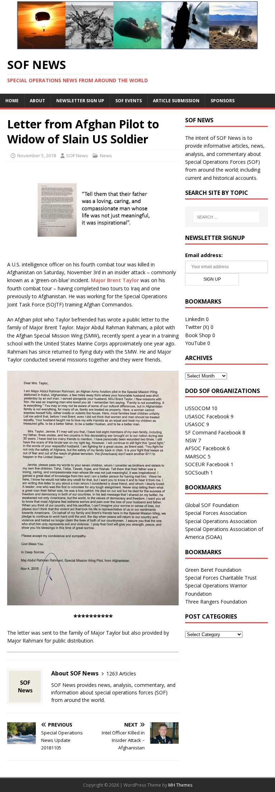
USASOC (195, 424)
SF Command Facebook (213, 432)
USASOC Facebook (207, 416)
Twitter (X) (197, 327)
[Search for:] (226, 217)
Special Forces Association (216, 513)
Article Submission (176, 101)
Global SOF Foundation (212, 505)
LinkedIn (194, 319)
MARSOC (195, 456)
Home (12, 101)
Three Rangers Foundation (216, 601)
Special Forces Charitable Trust (221, 577)
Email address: (204, 255)
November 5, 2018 (36, 155)
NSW (191, 440)
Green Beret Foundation (213, 569)
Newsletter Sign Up (80, 101)
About (37, 101)
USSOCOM (197, 408)
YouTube (195, 343)
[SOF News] (137, 46)
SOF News (77, 155)
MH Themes (180, 785)
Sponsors (223, 101)
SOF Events (128, 101)
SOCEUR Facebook (207, 464)
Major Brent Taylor (115, 280)
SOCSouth (197, 472)
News (106, 155)
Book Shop (198, 335)
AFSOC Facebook (205, 448)
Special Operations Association (221, 521)
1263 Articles (121, 673)
